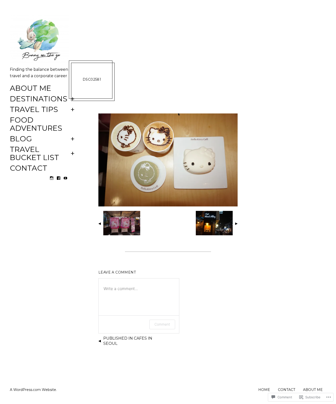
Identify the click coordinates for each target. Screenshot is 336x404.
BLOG (21, 139)
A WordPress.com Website (33, 389)
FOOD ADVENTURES (36, 124)
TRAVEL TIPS (34, 109)
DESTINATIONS (38, 99)
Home (264, 389)
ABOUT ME (30, 88)
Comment (162, 324)
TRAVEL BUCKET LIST (34, 153)
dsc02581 (92, 79)
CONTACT (28, 168)
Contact (286, 389)
